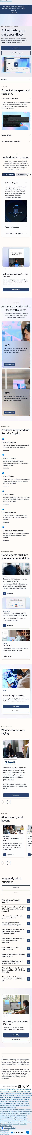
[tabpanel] (16, 208)
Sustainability (23, 1124)
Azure (17, 1113)
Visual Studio (15, 1120)
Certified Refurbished (19, 1097)
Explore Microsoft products (14, 1093)
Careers (21, 1120)
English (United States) (6, 1126)
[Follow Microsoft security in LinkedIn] (19, 1086)
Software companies (5, 1120)
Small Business (11, 1113)
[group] (16, 769)
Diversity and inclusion (6, 1124)
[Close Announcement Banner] (28, 6)
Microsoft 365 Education (6, 1103)
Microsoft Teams (21, 1111)
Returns (2, 1097)
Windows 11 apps (27, 1093)
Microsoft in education (24, 1099)
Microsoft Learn (4, 1116)
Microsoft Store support (25, 1095)
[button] (16, 64)
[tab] (8, 174)
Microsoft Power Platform (9, 1111)
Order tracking (9, 1097)
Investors (28, 1122)
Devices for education (6, 1101)
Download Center (13, 1095)
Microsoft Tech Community (7, 1118)
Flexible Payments (13, 1099)
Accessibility (16, 1124)
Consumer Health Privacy (7, 1130)
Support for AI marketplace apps (18, 1116)
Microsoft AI (3, 1109)
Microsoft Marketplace (21, 1118)
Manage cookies (8, 1132)
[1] (2, 1056)
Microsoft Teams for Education (20, 1101)
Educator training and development (9, 1105)
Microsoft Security (12, 1109)
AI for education (11, 1107)
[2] (2, 1067)
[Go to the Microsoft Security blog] (27, 1086)
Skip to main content (6, 1)
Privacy (2, 1132)
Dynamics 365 (21, 1109)
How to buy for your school (21, 1103)
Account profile (4, 1095)
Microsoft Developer (24, 1113)
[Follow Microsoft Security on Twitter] (23, 1086)
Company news (10, 1122)
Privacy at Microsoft (20, 1122)
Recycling (6, 1134)
